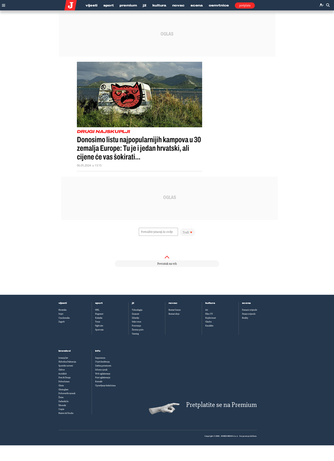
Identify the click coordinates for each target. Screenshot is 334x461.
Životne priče (138, 329)
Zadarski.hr (63, 401)
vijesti (62, 303)
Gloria (61, 385)
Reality (245, 317)
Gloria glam (63, 389)
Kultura (159, 5)
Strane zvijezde (249, 313)
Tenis (97, 321)
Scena (196, 5)
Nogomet (99, 313)
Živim (60, 397)
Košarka (98, 317)
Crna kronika (64, 317)
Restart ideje (174, 313)
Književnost (210, 317)
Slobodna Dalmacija (67, 361)
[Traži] (328, 5)
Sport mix (99, 329)
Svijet (60, 313)
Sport (108, 5)
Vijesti (91, 5)
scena (246, 303)
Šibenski (62, 405)
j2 (133, 303)
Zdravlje (135, 317)
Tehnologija (137, 309)
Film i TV (209, 313)
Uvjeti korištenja (102, 361)
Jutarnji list (63, 357)
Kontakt (98, 381)
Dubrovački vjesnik (66, 393)
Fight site (99, 325)
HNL (97, 309)
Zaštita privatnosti (103, 365)
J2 (144, 5)
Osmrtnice (219, 5)
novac (173, 303)
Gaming (135, 333)
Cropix (61, 409)
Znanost (135, 313)
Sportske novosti (65, 365)
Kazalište (209, 325)
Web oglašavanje (102, 373)
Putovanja (136, 325)
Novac (178, 5)
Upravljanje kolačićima (105, 385)
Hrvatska (62, 309)
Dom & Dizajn (64, 377)
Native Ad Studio (65, 413)
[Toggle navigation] (2, 4)
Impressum (100, 357)
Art (206, 309)
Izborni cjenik (101, 369)
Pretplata (244, 5)
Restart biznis (175, 309)
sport (99, 303)
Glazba (208, 321)
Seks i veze (136, 321)
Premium (128, 5)
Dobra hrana (63, 381)
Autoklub (62, 373)
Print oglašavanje (102, 377)
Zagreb (61, 321)
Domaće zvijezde (249, 309)
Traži (186, 232)
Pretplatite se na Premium (221, 404)
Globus (61, 369)
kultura (210, 303)
